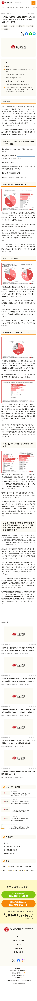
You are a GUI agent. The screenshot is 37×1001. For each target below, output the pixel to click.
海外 (32, 870)
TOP (3, 7)
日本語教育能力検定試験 (12, 846)
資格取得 (6, 29)
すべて (6, 843)
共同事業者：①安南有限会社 (17, 970)
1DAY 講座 (18, 948)
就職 (12, 26)
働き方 (5, 26)
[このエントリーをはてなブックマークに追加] (34, 33)
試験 (21, 870)
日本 (27, 870)
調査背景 (8, 66)
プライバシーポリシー (18, 975)
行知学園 (30, 26)
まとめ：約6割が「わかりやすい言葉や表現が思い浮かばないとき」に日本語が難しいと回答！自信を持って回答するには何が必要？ (19, 89)
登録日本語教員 (6, 13)
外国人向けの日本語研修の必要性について (17, 84)
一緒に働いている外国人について (15, 75)
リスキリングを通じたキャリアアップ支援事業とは (17, 980)
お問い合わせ (18, 952)
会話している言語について (13, 78)
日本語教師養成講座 (10, 850)
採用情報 (17, 978)
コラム (18, 944)
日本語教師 (21, 26)
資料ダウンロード (18, 940)
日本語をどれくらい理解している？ (16, 81)
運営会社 (17, 968)
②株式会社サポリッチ (18, 973)
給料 (10, 870)
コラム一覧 (9, 7)
